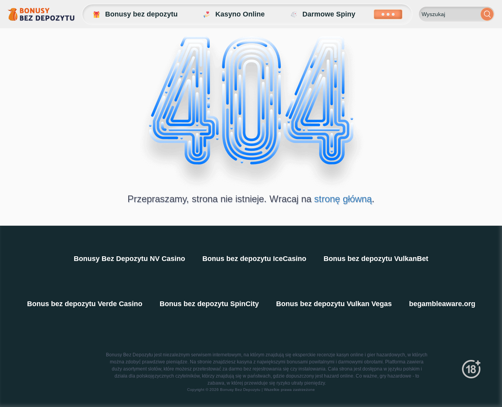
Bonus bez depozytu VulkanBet (376, 259)
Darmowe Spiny (328, 14)
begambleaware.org (442, 304)
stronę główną (343, 198)
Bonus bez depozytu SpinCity (209, 304)
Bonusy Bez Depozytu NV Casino (129, 259)
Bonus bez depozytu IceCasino (254, 259)
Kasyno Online (240, 14)
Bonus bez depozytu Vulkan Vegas (334, 304)
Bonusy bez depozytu (141, 14)
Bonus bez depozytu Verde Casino (84, 304)
